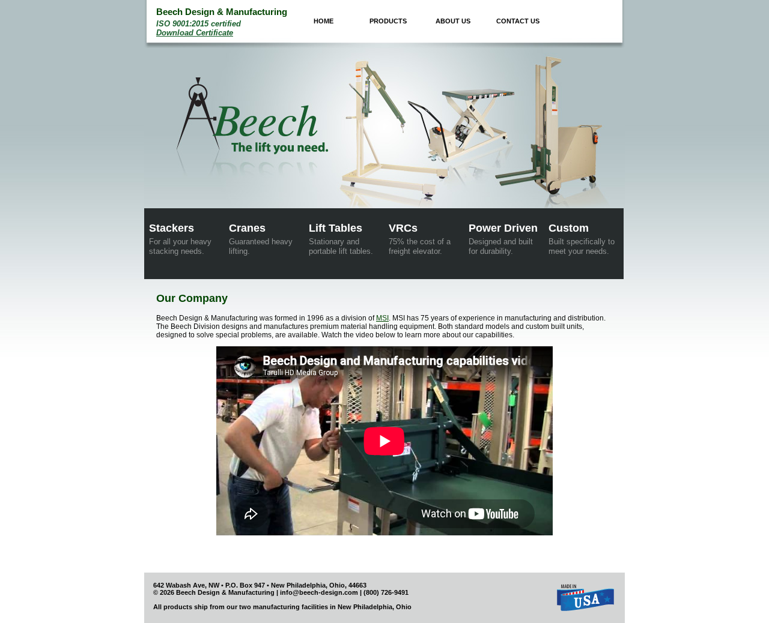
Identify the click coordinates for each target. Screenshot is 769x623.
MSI (382, 318)
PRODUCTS (388, 21)
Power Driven (503, 239)
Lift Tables (341, 239)
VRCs (420, 239)
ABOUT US (453, 21)
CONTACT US (518, 21)
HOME (323, 21)
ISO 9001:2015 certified (198, 28)
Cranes (261, 239)
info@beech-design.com (319, 592)
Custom (582, 239)
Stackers (180, 239)
